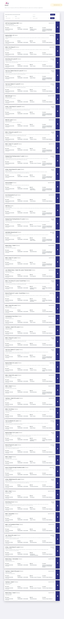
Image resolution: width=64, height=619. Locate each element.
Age (6, 16)
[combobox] (9, 18)
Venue (16, 16)
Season (34, 16)
